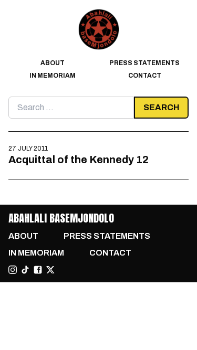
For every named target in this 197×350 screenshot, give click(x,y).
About (52, 63)
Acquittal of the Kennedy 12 (78, 159)
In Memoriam (52, 75)
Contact (144, 75)
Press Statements (144, 63)
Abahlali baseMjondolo (61, 218)
